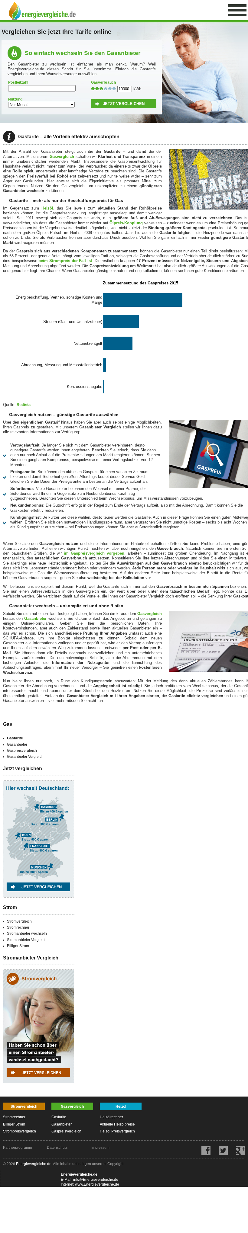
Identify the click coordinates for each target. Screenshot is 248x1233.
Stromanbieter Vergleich (27, 940)
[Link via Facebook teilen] (202, 1154)
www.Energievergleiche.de (97, 1184)
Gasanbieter (35, 618)
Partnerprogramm (17, 1147)
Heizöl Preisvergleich (117, 1131)
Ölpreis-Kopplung (126, 223)
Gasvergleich (62, 156)
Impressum (100, 1147)
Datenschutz (57, 1147)
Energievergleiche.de (33, 1164)
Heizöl (47, 208)
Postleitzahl (18, 82)
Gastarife (15, 738)
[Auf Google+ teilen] (237, 1154)
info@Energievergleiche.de (95, 1179)
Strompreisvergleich (19, 1131)
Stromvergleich (19, 921)
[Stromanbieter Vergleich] (38, 1089)
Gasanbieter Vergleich (25, 756)
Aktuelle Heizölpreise (117, 1124)
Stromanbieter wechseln (27, 933)
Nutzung (15, 99)
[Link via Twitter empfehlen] (220, 1154)
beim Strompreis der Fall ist (65, 260)
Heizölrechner (111, 1117)
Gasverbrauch (103, 82)
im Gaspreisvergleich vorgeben (94, 553)
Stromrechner (18, 927)
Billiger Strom (18, 946)
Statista (24, 404)
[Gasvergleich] (38, 904)
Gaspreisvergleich (22, 750)
